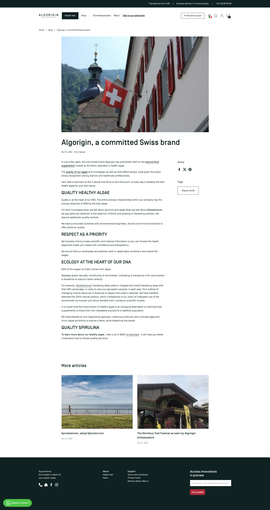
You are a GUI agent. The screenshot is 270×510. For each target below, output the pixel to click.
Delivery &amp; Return (138, 481)
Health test (108, 475)
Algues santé (188, 191)
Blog (50, 30)
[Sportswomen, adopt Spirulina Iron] (97, 402)
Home (41, 30)
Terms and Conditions (138, 475)
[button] (209, 16)
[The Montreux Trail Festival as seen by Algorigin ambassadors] (173, 402)
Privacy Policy (134, 478)
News (105, 478)
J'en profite (198, 492)
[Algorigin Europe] (48, 16)
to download (132, 335)
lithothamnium (84, 286)
